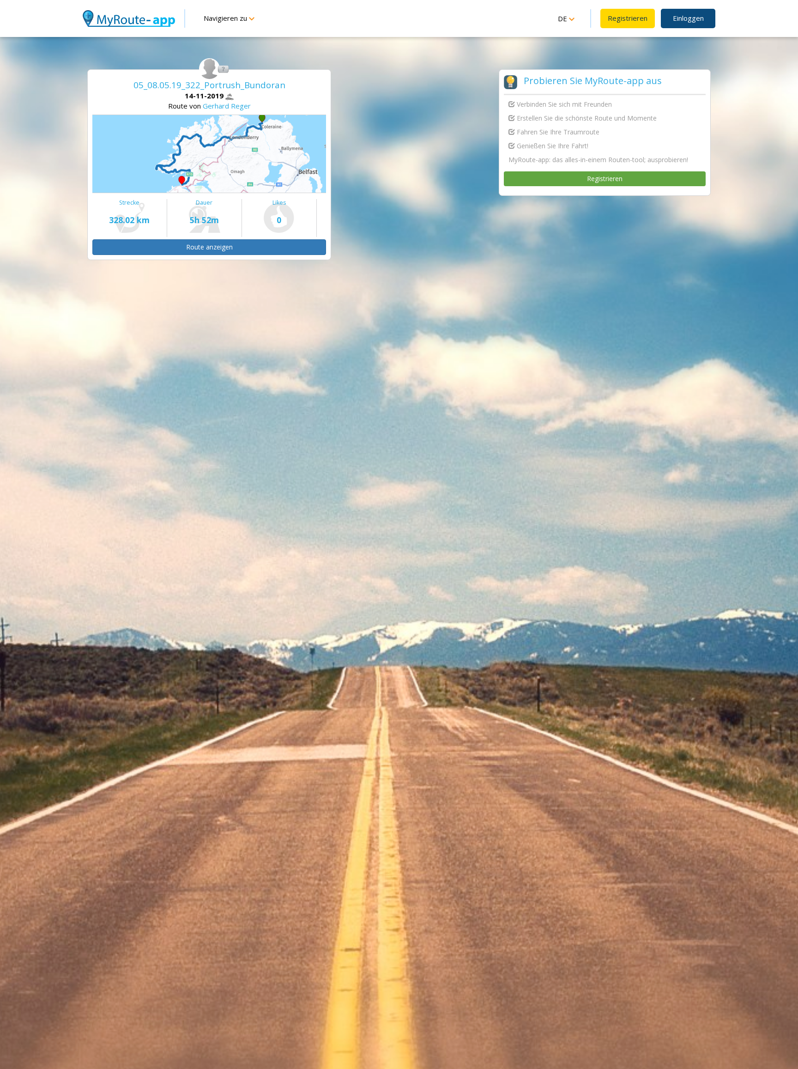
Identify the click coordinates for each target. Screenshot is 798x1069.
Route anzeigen (209, 247)
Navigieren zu (226, 18)
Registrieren (627, 18)
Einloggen (688, 18)
